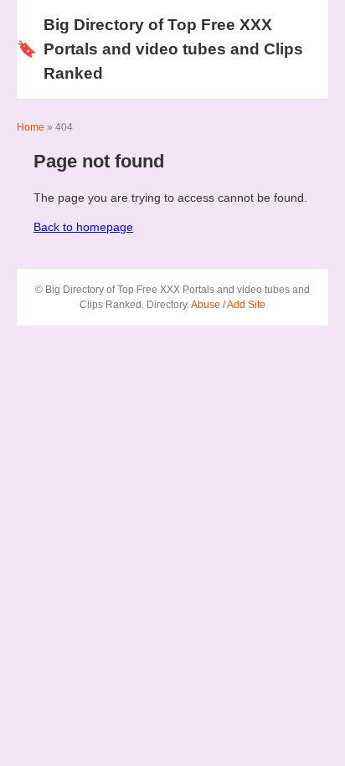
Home (30, 127)
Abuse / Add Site (228, 305)
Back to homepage (83, 227)
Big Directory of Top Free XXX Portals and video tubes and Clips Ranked (160, 49)
